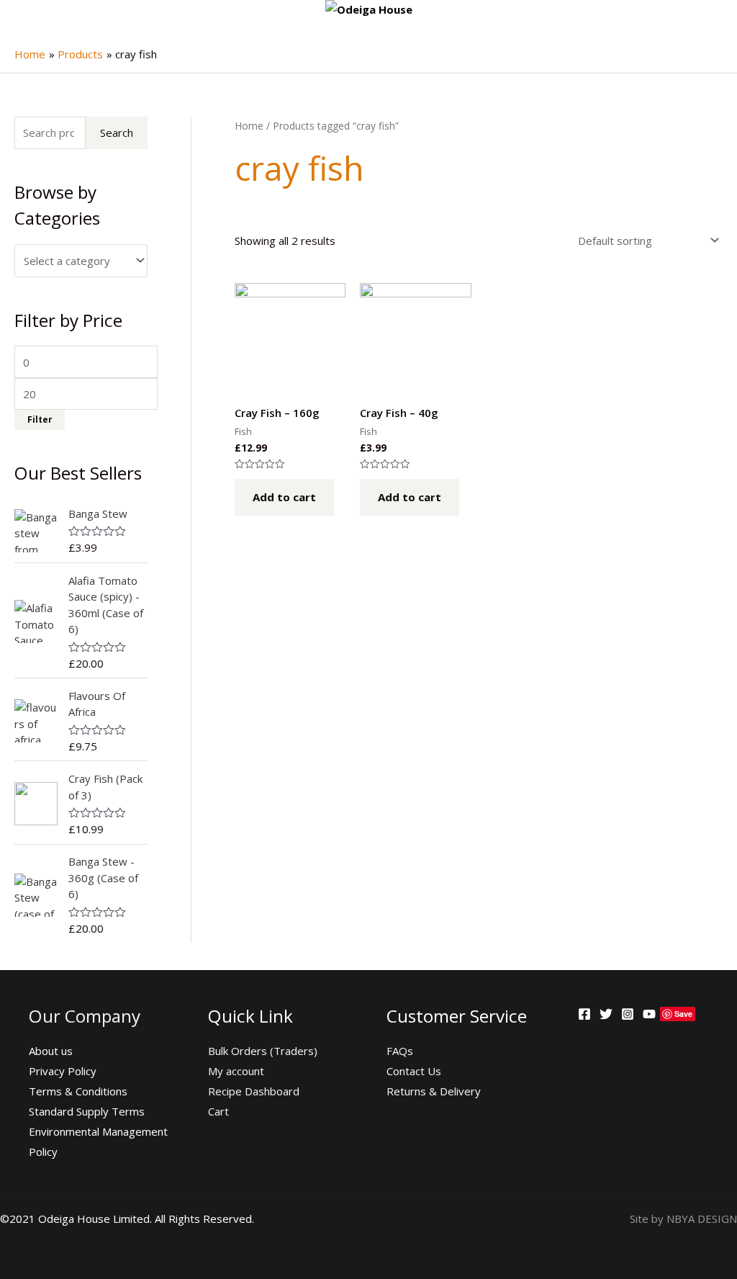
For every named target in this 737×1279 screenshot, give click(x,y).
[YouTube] (649, 1014)
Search (116, 132)
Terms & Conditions (78, 1091)
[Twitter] (606, 1014)
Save (683, 1013)
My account (236, 1071)
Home (249, 126)
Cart (218, 1111)
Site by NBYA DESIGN (683, 1218)
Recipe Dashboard (253, 1091)
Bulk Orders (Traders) (262, 1051)
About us (51, 1051)
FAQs (399, 1051)
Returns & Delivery (433, 1091)
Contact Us (413, 1071)
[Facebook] (584, 1014)
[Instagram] (627, 1014)
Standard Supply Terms (87, 1111)
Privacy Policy (62, 1071)
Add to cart (284, 497)
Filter (39, 419)
